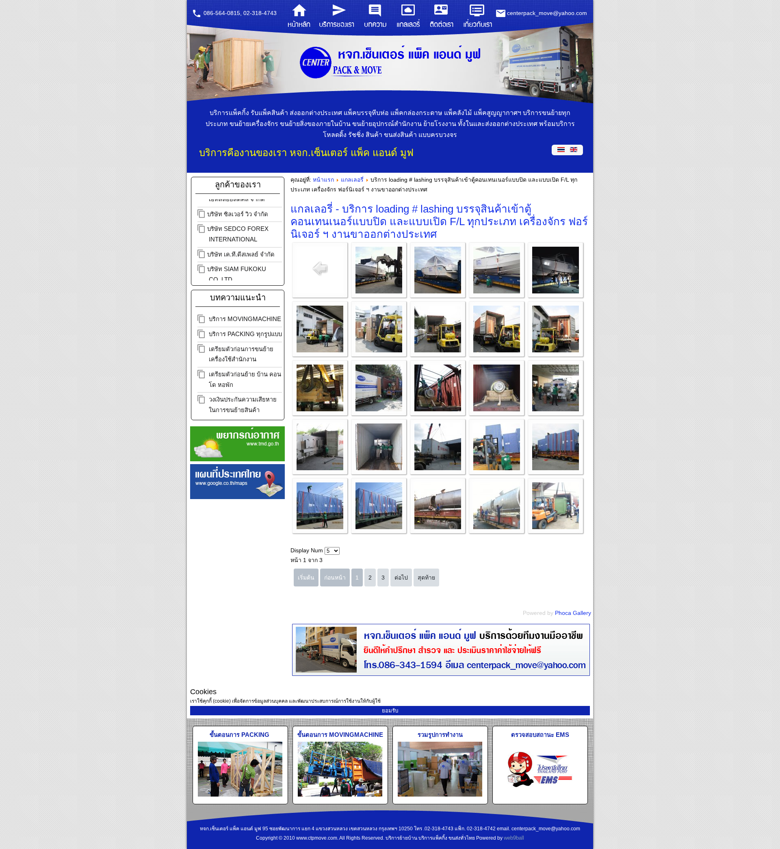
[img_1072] (555, 350)
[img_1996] (496, 468)
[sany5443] (496, 527)
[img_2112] (320, 527)
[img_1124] (437, 409)
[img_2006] (555, 468)
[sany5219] (437, 527)
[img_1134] (496, 409)
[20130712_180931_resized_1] (437, 291)
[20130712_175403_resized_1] (378, 291)
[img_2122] (378, 527)
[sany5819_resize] (555, 527)
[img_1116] (320, 409)
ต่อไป (401, 577)
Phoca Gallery (573, 613)
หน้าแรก (323, 179)
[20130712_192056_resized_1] (555, 291)
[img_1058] (320, 350)
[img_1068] (496, 350)
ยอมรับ (390, 711)
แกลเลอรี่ (352, 179)
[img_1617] (378, 468)
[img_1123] (378, 409)
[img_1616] (320, 468)
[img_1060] (378, 350)
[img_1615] (555, 409)
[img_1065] (437, 350)
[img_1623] (437, 468)
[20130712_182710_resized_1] (496, 291)
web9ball (514, 838)
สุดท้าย (426, 577)
